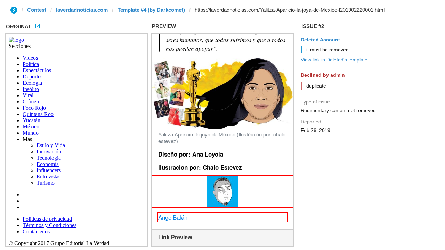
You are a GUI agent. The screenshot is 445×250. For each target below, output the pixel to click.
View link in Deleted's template (334, 59)
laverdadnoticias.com (82, 10)
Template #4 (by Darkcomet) (151, 10)
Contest (36, 10)
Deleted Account (320, 39)
